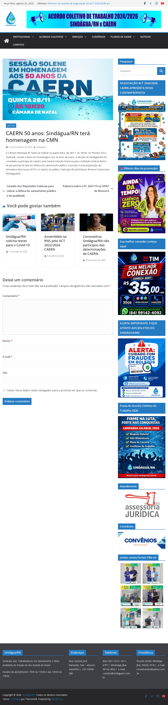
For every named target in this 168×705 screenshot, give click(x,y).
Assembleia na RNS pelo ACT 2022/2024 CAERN (55, 243)
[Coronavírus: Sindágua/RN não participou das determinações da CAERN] (96, 216)
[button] (32, 37)
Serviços (77, 36)
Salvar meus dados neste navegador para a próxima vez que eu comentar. (52, 390)
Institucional (21, 36)
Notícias (145, 36)
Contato (18, 44)
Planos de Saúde (121, 36)
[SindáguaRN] (6, 41)
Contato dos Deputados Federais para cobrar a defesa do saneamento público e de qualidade (31, 190)
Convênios (98, 36)
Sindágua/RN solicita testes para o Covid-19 (18, 240)
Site (5, 373)
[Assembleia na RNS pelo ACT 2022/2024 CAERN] (57, 216)
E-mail (7, 357)
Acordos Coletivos (51, 36)
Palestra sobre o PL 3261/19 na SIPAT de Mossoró (86, 188)
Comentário (11, 296)
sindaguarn (41, 147)
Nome (7, 341)
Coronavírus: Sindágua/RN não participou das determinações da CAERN (96, 245)
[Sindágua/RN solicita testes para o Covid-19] (19, 216)
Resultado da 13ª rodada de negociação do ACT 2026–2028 (79, 3)
